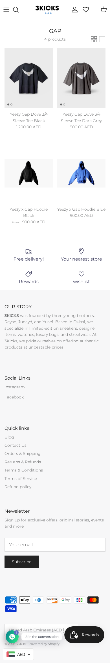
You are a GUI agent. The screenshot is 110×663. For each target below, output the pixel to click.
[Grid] (94, 39)
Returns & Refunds (23, 461)
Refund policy (18, 486)
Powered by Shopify (44, 644)
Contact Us (16, 445)
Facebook (14, 397)
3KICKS (21, 644)
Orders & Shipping (23, 453)
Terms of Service (21, 478)
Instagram (15, 386)
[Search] (18, 9)
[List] (102, 39)
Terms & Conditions (24, 470)
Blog (9, 437)
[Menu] (6, 9)
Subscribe (21, 561)
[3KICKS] (46, 9)
